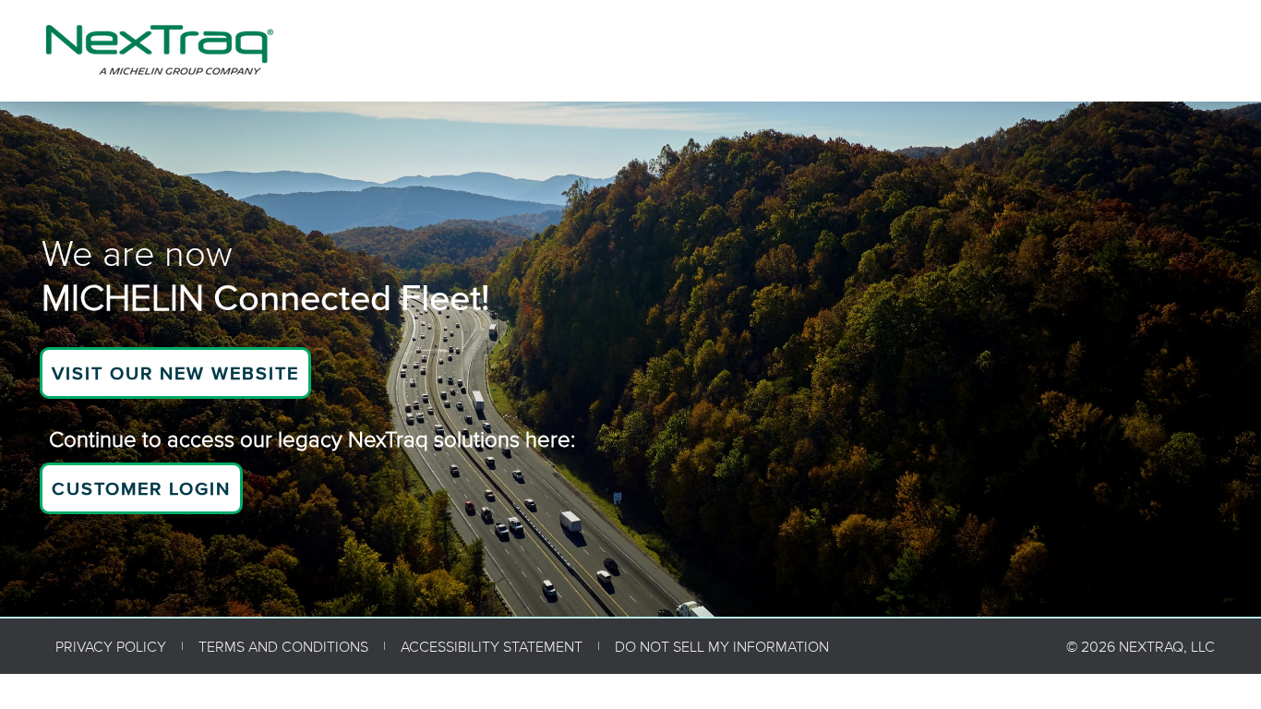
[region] (630, 359)
